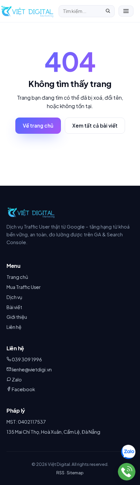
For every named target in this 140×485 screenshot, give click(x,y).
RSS (60, 472)
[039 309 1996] (126, 471)
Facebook (23, 389)
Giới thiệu (17, 317)
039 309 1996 (27, 359)
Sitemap (75, 472)
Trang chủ (17, 277)
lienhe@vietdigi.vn (32, 369)
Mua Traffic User (24, 287)
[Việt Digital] (31, 212)
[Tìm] (107, 11)
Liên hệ (14, 327)
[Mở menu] (126, 11)
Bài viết (14, 307)
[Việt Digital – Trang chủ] (27, 11)
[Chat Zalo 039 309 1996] (128, 452)
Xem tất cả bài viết (95, 125)
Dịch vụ (14, 297)
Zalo (17, 379)
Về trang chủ (38, 125)
